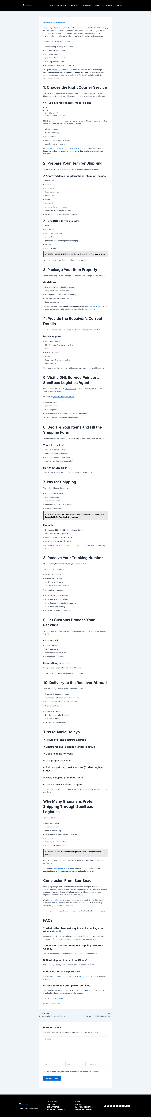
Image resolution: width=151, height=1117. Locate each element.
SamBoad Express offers (64, 397)
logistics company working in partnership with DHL (67, 148)
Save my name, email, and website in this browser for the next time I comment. (72, 1072)
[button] (62, 5)
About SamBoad (61, 5)
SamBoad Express (96, 306)
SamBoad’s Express (54, 900)
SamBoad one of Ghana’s (62, 868)
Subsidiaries (87, 5)
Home (51, 5)
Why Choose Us (75, 5)
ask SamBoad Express (87, 976)
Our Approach (107, 5)
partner (100, 93)
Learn (97, 5)
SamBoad (58, 70)
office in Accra (70, 389)
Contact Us (118, 5)
